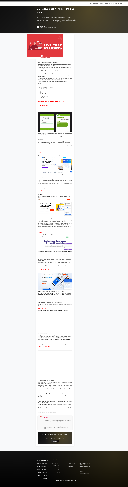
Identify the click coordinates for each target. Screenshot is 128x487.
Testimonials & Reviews (56, 472)
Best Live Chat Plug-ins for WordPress (45, 87)
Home (91, 3)
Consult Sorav (107, 3)
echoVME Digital (73, 480)
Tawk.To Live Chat (43, 105)
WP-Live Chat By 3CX (44, 346)
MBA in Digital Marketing (85, 473)
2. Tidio (41, 89)
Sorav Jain (42, 26)
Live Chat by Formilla (44, 269)
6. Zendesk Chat (43, 95)
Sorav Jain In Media (56, 470)
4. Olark (41, 92)
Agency (112, 3)
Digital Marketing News (56, 469)
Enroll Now (55, 441)
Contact (120, 3)
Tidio (40, 153)
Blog (116, 3)
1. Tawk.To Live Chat (43, 88)
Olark (40, 232)
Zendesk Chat (42, 308)
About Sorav (95, 3)
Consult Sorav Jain (55, 465)
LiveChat (41, 190)
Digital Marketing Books (56, 467)
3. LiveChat (42, 91)
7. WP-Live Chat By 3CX (44, 96)
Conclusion (42, 97)
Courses (101, 3)
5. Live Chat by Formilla (44, 93)
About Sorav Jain (55, 463)
